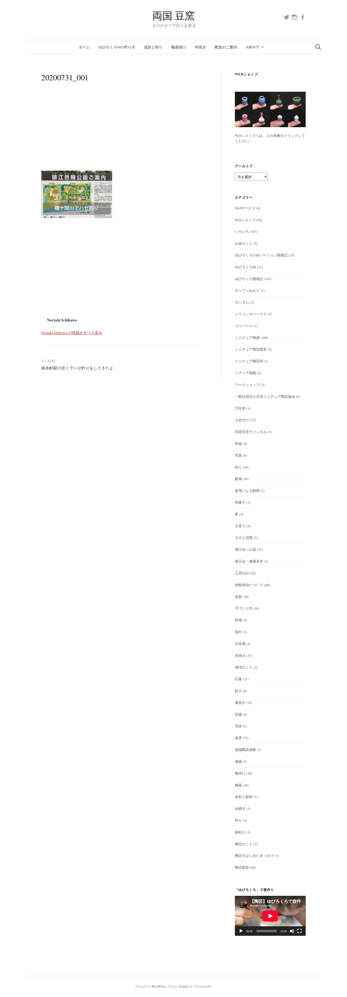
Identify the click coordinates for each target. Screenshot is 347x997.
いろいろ (242, 231)
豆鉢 (238, 726)
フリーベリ (244, 325)
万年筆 (240, 408)
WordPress (159, 986)
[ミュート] (292, 931)
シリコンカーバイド (251, 314)
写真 (238, 455)
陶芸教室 (242, 867)
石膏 (238, 678)
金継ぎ (240, 808)
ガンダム (242, 302)
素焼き (240, 702)
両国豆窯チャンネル (251, 431)
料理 (238, 620)
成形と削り (153, 46)
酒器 (238, 761)
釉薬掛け (178, 46)
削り (238, 467)
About (252, 46)
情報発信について (249, 584)
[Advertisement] (124, 132)
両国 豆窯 (173, 15)
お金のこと (244, 243)
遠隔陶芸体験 (245, 749)
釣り (238, 820)
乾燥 (238, 443)
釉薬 (238, 785)
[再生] (241, 931)
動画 (238, 478)
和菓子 (240, 502)
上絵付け (242, 419)
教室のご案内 (226, 46)
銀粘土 (240, 832)
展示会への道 (245, 549)
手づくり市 (244, 608)
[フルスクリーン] (299, 931)
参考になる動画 (247, 490)
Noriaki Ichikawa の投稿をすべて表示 (71, 332)
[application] (270, 916)
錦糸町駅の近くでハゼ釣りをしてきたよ (77, 368)
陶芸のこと (244, 843)
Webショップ (245, 219)
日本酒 (240, 643)
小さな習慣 (244, 537)
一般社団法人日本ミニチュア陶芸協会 (265, 396)
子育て (240, 526)
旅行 (238, 631)
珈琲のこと (244, 667)
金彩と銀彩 (244, 796)
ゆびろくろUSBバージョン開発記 (261, 255)
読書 (238, 714)
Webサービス (245, 208)
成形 (238, 596)
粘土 (238, 690)
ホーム (84, 46)
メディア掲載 (245, 372)
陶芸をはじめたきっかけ (254, 855)
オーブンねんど (247, 290)
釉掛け (240, 773)
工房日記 (242, 573)
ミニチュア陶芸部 (249, 361)
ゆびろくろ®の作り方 (116, 46)
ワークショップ (247, 384)
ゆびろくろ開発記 (249, 278)
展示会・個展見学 (249, 561)
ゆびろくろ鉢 (245, 266)
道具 (238, 737)
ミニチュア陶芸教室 (251, 349)
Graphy (184, 986)
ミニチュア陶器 (247, 337)
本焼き (200, 46)
